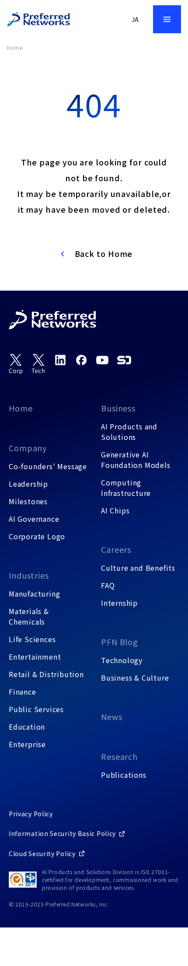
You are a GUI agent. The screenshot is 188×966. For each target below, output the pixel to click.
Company (28, 447)
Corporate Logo (37, 536)
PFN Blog (119, 641)
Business (118, 408)
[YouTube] (102, 360)
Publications (123, 774)
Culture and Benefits (138, 567)
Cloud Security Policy (42, 853)
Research (119, 756)
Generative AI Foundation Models (136, 459)
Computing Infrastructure (126, 487)
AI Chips (115, 510)
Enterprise (27, 744)
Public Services (36, 709)
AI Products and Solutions (129, 431)
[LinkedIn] (60, 360)
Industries (29, 575)
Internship (119, 602)
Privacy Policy (31, 814)
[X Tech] (38, 364)
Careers (116, 549)
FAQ (108, 585)
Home (14, 47)
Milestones (28, 501)
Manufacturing (34, 593)
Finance (22, 691)
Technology (122, 660)
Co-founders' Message (48, 466)
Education (27, 726)
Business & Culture (135, 677)
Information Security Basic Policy (62, 833)
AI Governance (34, 518)
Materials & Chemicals (29, 616)
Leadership (28, 483)
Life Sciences (32, 639)
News (111, 716)
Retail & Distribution (46, 674)
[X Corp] (16, 364)
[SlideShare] (124, 360)
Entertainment (35, 656)
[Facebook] (81, 360)
